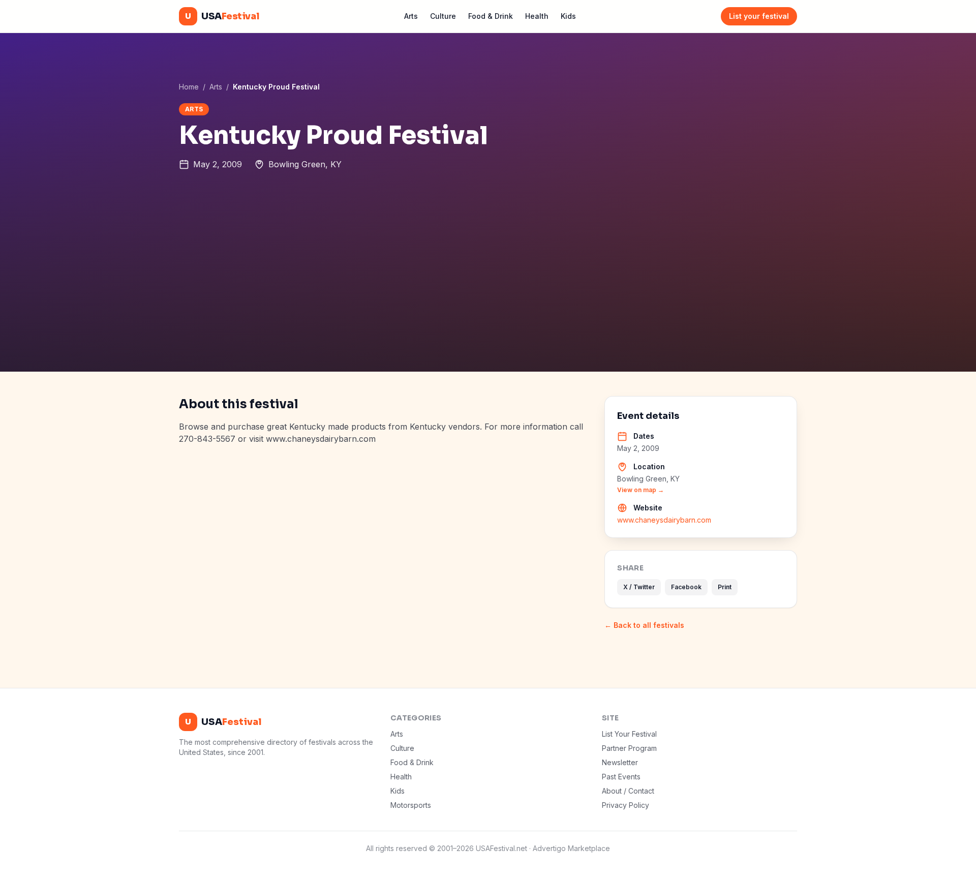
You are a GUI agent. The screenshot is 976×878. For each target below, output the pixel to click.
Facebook (686, 587)
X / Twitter (639, 587)
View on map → (640, 490)
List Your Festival (629, 734)
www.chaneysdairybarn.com (664, 520)
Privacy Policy (625, 805)
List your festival (759, 16)
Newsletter (620, 762)
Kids (568, 16)
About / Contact (628, 790)
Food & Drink (490, 16)
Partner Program (629, 748)
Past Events (621, 776)
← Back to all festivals (644, 625)
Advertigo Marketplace (571, 848)
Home (189, 86)
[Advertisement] (488, 295)
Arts (411, 16)
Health (536, 16)
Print (724, 587)
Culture (443, 16)
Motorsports (410, 805)
